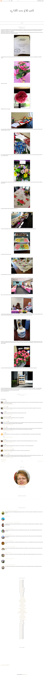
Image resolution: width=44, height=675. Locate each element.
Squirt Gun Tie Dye (9, 528)
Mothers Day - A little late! (22, 608)
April (21, 620)
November (21, 589)
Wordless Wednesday (9, 558)
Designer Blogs (24, 674)
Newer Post (40, 461)
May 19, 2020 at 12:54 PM (8, 457)
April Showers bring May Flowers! (22, 612)
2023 (21, 583)
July (21, 593)
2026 (21, 580)
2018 (21, 626)
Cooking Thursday (9, 540)
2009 (21, 636)
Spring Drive (22, 618)
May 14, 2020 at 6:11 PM (7, 451)
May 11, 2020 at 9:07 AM (7, 414)
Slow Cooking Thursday (10, 546)
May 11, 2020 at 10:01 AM (8, 424)
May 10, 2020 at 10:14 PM (8, 404)
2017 (21, 627)
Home (22, 23)
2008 (21, 637)
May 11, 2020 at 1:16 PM (7, 437)
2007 (21, 638)
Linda (4, 411)
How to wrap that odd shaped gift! (12, 522)
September (21, 591)
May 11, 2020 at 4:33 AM (7, 409)
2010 (21, 635)
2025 (21, 581)
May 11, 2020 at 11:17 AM (8, 430)
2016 (21, 628)
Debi (4, 444)
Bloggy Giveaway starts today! (11, 510)
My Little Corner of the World (22, 11)
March (22, 621)
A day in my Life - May (22, 619)
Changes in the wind (6, 416)
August (22, 592)
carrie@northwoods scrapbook (7, 449)
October (22, 590)
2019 (21, 625)
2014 (21, 630)
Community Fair (8, 534)
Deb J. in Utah (5, 421)
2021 (21, 585)
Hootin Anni (5, 406)
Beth (4, 439)
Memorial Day (22, 602)
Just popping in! (8, 552)
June (22, 594)
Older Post (3, 461)
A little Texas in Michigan (22, 601)
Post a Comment (3, 459)
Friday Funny (8, 516)
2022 (21, 584)
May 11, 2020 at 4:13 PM (7, 442)
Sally (4, 432)
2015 (21, 629)
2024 (21, 582)
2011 (21, 634)
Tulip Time (22, 607)
